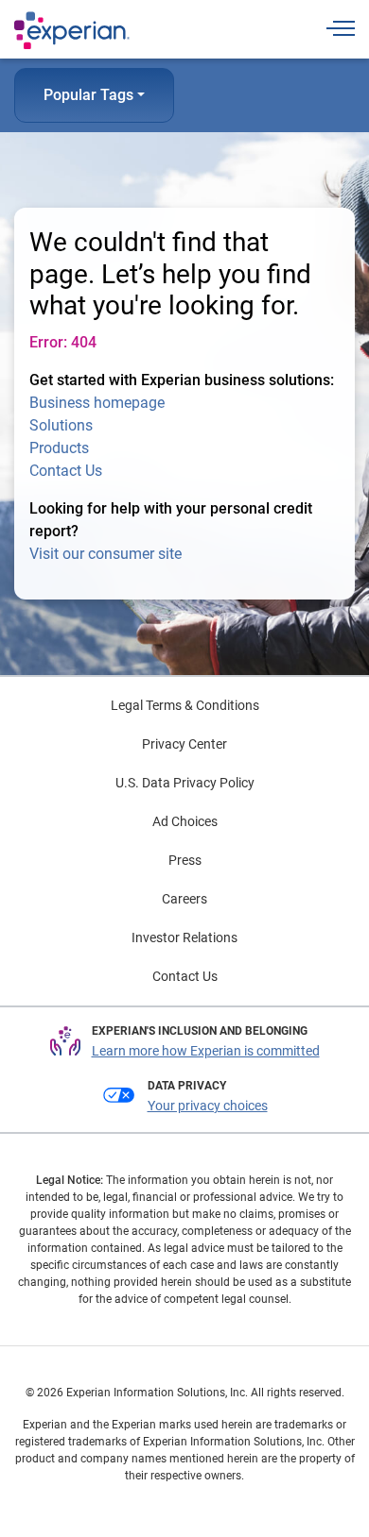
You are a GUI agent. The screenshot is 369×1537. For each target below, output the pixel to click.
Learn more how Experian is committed (206, 1050)
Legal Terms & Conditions (185, 705)
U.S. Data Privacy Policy (185, 782)
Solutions (61, 425)
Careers (184, 898)
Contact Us (65, 471)
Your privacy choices (208, 1105)
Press (185, 860)
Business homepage (97, 403)
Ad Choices (185, 821)
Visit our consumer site (105, 554)
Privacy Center (184, 744)
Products (59, 448)
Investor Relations (184, 937)
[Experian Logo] (72, 30)
